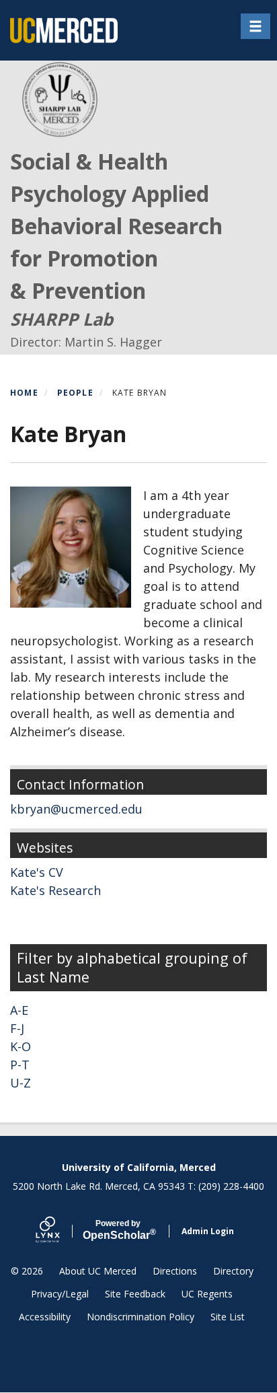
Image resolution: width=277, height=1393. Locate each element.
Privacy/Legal (60, 1293)
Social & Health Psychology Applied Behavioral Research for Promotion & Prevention (116, 226)
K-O (20, 1046)
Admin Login (208, 1231)
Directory (233, 1270)
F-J (17, 1028)
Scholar (118, 1230)
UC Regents (207, 1293)
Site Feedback (135, 1293)
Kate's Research (55, 890)
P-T (20, 1065)
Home (24, 392)
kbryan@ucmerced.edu (76, 809)
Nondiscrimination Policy (140, 1316)
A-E (19, 1010)
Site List (227, 1316)
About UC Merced (97, 1270)
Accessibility (45, 1316)
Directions (175, 1270)
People (75, 392)
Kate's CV (36, 872)
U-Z (20, 1083)
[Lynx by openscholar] (59, 1231)
